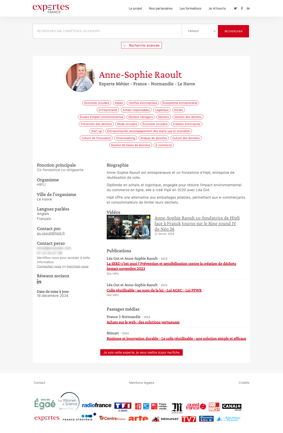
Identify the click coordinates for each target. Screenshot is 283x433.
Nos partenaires (161, 8)
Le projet (135, 8)
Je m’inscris (217, 8)
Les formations (190, 8)
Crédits (244, 382)
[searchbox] (107, 31)
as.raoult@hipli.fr (51, 233)
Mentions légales (141, 382)
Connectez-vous (49, 266)
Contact (39, 382)
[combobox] (108, 31)
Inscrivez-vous (77, 266)
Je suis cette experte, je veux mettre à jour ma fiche (141, 352)
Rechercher (233, 31)
